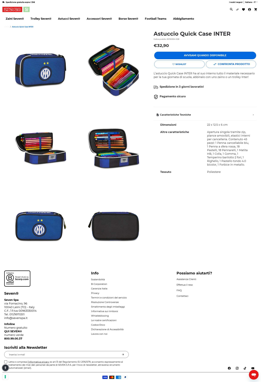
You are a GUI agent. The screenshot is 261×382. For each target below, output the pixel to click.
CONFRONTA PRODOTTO (234, 64)
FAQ (179, 290)
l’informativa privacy (38, 362)
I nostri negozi (236, 2)
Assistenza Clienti (186, 279)
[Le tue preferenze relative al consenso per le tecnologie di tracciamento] (5, 377)
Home (6, 27)
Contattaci (182, 296)
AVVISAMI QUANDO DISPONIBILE (205, 55)
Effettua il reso (185, 284)
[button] (5, 367)
